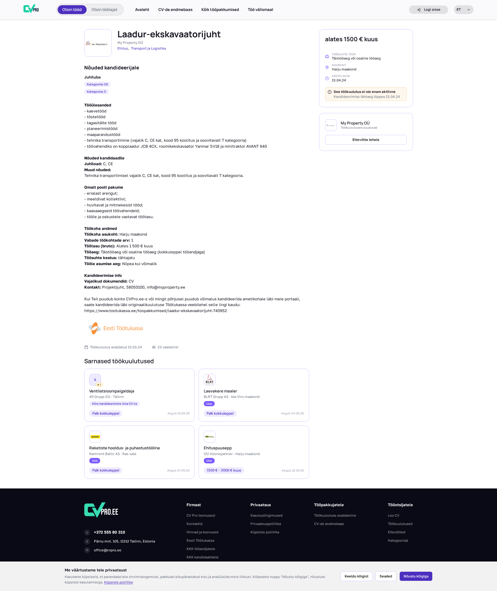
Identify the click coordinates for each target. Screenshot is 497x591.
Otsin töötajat (104, 9)
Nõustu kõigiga (416, 576)
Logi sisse (432, 9)
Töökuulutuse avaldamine (335, 515)
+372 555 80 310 (109, 532)
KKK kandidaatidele (203, 557)
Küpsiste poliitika (118, 582)
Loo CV (393, 515)
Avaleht (142, 9)
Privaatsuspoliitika (265, 524)
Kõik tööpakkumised (220, 9)
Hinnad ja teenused (202, 532)
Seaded (386, 576)
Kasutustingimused (266, 515)
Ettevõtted (396, 532)
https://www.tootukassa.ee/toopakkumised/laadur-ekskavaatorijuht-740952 (155, 310)
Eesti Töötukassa (200, 540)
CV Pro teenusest (201, 515)
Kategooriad (398, 540)
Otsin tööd (72, 9)
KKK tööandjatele (201, 549)
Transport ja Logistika (148, 48)
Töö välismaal (260, 9)
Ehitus (122, 48)
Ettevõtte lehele (365, 140)
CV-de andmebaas (175, 9)
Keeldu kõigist (356, 576)
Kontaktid (194, 524)
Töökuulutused (400, 524)
